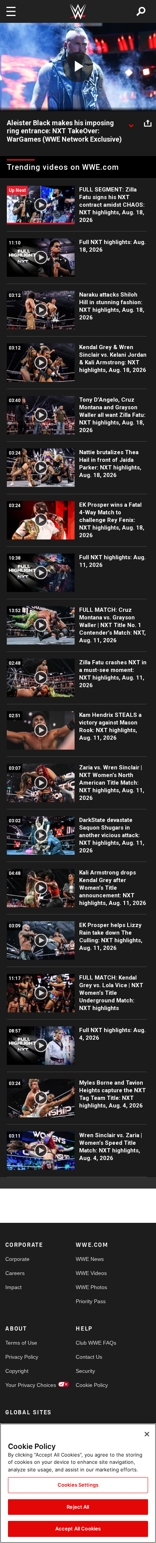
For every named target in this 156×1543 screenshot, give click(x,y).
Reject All (78, 1507)
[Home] (78, 11)
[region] (78, 1483)
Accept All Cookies (78, 1528)
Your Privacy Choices (23, 1385)
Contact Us (89, 1357)
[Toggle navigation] (11, 11)
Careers (15, 1273)
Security (85, 1371)
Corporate (17, 1259)
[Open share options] (147, 123)
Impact (13, 1287)
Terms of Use (21, 1343)
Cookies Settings (78, 1485)
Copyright (16, 1371)
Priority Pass (91, 1301)
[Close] (147, 1434)
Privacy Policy (21, 1357)
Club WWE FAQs (93, 1343)
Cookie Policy (92, 1385)
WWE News (90, 1259)
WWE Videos (91, 1273)
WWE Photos (91, 1287)
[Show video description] (131, 123)
